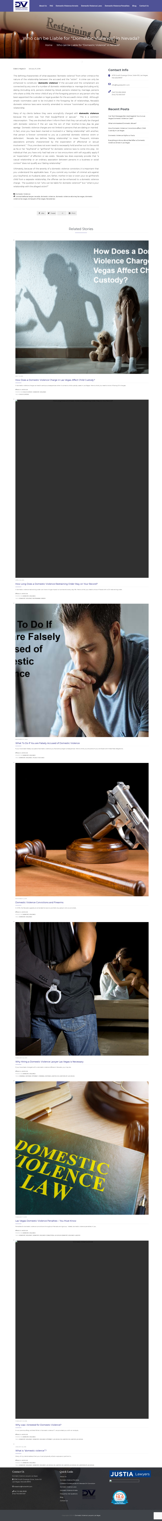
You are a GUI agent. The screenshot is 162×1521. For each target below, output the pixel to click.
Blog (61, 1497)
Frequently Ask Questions (68, 1494)
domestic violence (48, 83)
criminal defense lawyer (48, 1076)
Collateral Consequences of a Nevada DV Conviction (77, 1483)
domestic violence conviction (43, 1235)
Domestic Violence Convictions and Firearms (39, 902)
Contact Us (64, 1501)
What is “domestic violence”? (30, 1450)
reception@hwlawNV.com (23, 1486)
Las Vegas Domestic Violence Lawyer (67, 1235)
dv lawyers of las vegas (36, 199)
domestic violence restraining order (32, 598)
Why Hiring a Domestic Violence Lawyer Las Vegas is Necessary (49, 1061)
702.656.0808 (22, 1491)
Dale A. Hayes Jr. (19, 69)
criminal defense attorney (28, 1076)
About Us (63, 1476)
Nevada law (50, 199)
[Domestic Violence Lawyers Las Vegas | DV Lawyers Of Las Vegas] (21, 6)
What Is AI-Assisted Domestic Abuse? (122, 123)
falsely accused (38, 757)
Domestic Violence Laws (68, 1487)
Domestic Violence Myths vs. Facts (121, 135)
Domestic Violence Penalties (69, 1480)
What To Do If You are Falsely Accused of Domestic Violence (47, 743)
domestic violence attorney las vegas (70, 196)
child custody (27, 392)
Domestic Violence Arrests (69, 1490)
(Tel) (15, 1491)
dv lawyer (64, 1439)
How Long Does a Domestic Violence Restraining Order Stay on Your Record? (56, 584)
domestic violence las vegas (43, 1465)
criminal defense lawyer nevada (28, 196)
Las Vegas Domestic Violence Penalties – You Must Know (45, 1221)
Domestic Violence (23, 194)
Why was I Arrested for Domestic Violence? (38, 1425)
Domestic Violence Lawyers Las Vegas (87, 1515)
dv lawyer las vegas (75, 1439)
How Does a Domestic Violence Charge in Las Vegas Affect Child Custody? (55, 380)
